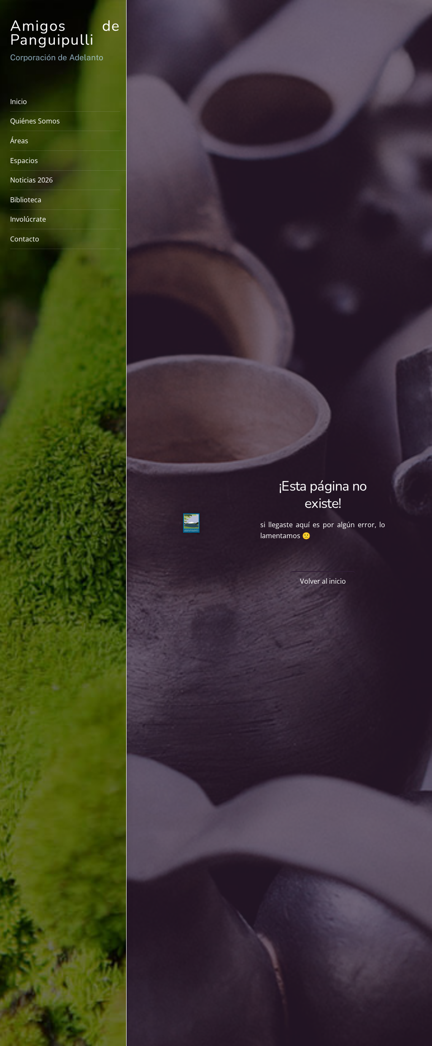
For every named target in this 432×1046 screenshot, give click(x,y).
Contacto (24, 239)
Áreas (19, 140)
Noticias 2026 (31, 180)
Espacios (24, 160)
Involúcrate (28, 219)
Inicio (18, 101)
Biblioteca (25, 199)
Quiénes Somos (35, 121)
